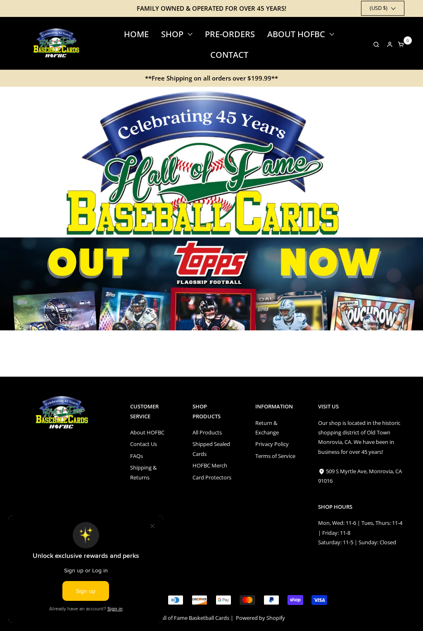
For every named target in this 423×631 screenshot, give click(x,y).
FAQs (136, 456)
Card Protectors (211, 477)
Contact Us (143, 444)
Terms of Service (275, 456)
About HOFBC (147, 432)
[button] (374, 44)
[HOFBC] (58, 43)
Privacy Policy (272, 444)
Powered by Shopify (260, 618)
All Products (207, 432)
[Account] (390, 44)
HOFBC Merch (209, 465)
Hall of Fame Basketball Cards (193, 618)
